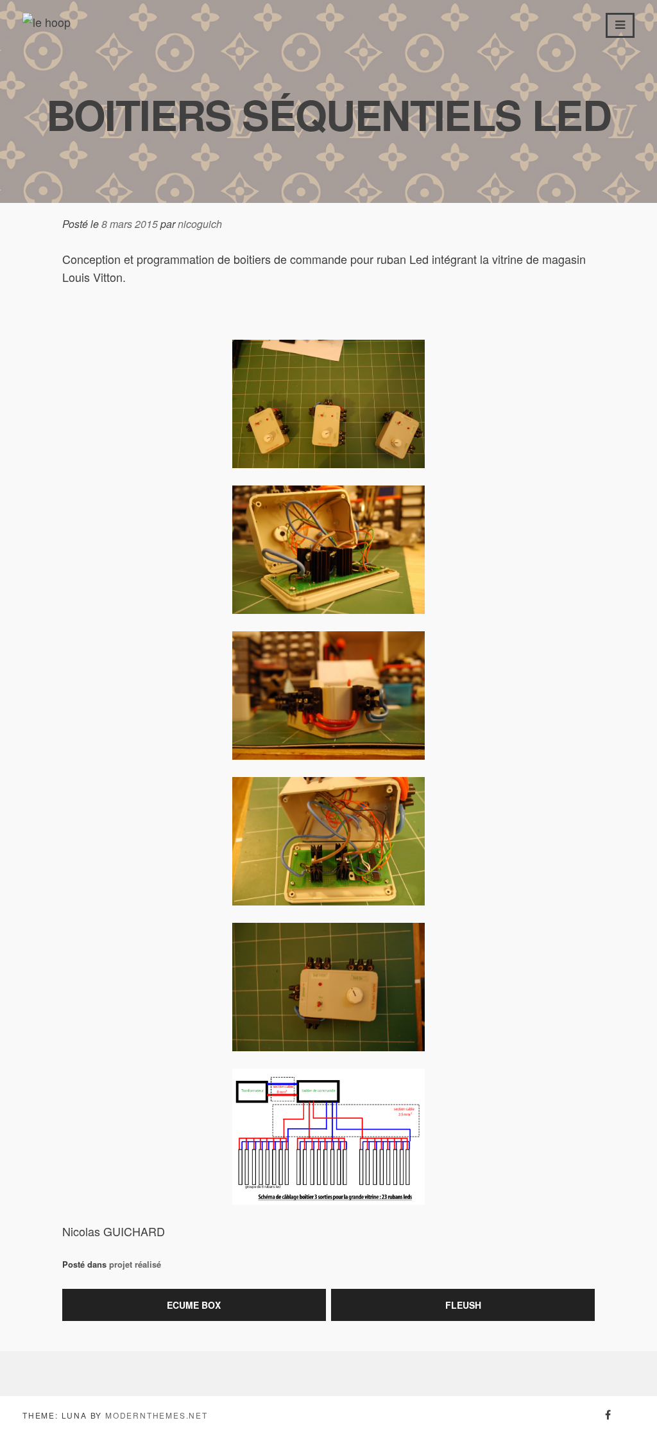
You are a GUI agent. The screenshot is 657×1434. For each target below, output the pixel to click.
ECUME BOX (194, 1304)
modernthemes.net (156, 1415)
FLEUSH (463, 1304)
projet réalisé (135, 1264)
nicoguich (200, 223)
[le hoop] (46, 21)
